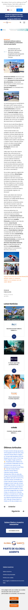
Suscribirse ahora (14, 530)
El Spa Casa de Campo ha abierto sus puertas (14, 481)
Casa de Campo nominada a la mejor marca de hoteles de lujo (13, 480)
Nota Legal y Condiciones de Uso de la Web (13, 582)
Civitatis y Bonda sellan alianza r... (14, 432)
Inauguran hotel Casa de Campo (13, 483)
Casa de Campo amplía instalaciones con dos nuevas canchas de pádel (12, 472)
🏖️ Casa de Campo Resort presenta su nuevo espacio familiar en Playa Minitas (12, 469)
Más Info (14, 598)
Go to (19, 10)
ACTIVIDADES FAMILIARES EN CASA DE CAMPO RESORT (14, 463)
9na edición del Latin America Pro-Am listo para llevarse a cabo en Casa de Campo (14, 478)
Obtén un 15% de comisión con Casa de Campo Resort (13, 501)
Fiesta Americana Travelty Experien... (14, 398)
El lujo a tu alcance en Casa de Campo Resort (13, 492)
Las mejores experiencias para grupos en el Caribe (13, 497)
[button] (11, 10)
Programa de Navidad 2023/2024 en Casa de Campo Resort (13, 476)
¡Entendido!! (14, 605)
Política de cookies (8, 577)
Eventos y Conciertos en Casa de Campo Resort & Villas (13, 494)
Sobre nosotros (7, 571)
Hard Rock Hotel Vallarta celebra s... (14, 329)
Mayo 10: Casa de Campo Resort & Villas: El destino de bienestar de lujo (14, 487)
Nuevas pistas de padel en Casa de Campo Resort (13, 488)
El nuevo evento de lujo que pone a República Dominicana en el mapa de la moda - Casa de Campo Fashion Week (14, 451)
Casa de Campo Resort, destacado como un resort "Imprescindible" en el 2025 (12, 471)
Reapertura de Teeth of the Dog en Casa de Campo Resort (13, 458)
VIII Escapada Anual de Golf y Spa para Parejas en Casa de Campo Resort (13, 453)
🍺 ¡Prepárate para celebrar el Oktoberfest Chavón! (13, 462)
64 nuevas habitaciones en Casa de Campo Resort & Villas (13, 496)
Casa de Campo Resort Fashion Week (13, 454)
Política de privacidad (9, 574)
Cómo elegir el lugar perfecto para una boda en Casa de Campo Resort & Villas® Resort (14, 460)
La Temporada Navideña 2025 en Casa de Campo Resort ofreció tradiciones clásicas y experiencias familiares (14, 456)
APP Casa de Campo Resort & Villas (12, 499)
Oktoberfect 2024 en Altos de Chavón (12, 474)
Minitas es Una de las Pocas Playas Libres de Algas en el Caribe (14, 467)
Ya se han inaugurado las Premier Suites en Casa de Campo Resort (13, 490)
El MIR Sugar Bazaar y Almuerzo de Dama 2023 (14, 485)
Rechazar (14, 602)
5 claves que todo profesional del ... (14, 363)
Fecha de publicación (7, 291)
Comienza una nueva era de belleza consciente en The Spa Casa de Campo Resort (13, 465)
